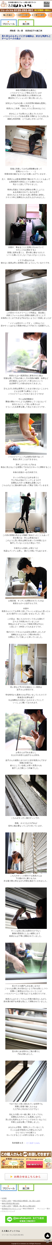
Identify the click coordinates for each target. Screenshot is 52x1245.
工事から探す (6, 1206)
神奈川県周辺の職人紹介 (10, 1203)
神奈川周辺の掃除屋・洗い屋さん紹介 (26, 1201)
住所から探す (6, 1201)
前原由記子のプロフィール (11, 1209)
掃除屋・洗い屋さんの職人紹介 (24, 1206)
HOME (4, 1198)
